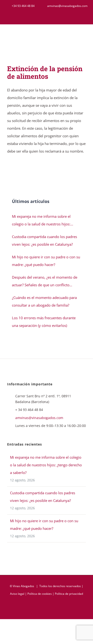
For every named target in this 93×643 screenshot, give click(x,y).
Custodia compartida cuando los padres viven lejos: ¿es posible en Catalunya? (44, 240)
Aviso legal (17, 594)
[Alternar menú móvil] (84, 35)
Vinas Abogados (23, 586)
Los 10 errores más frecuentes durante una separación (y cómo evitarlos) (44, 321)
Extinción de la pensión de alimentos (45, 72)
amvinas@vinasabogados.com (39, 417)
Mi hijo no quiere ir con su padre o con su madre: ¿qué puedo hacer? (46, 261)
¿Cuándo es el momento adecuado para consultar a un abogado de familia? (44, 301)
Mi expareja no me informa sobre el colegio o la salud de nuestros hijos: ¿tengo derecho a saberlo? (41, 221)
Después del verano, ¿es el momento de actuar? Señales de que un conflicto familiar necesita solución (44, 282)
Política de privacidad (69, 594)
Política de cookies (39, 594)
